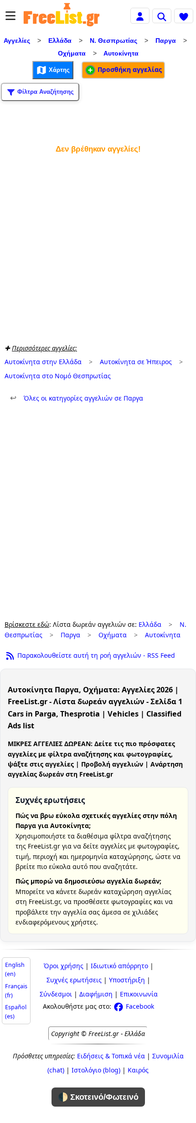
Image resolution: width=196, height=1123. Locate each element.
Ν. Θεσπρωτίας (113, 40)
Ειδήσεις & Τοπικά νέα (111, 1056)
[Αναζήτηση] (161, 16)
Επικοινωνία (139, 994)
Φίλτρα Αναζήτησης (44, 91)
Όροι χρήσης (63, 965)
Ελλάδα (60, 40)
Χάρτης (58, 69)
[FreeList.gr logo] (61, 16)
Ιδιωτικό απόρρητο (119, 965)
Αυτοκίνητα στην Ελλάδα (43, 361)
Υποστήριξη (127, 980)
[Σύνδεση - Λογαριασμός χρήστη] (139, 15)
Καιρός (138, 1070)
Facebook (139, 1006)
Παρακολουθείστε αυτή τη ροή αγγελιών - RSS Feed (95, 655)
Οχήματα (72, 53)
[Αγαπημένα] (183, 16)
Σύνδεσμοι (56, 994)
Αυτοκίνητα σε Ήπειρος (136, 361)
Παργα (165, 40)
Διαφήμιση (96, 994)
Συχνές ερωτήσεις (74, 980)
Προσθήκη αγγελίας (129, 69)
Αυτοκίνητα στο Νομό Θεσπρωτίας (58, 375)
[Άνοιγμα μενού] (10, 15)
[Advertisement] (98, 246)
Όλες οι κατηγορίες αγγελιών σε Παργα (76, 398)
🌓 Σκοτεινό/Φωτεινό (98, 1097)
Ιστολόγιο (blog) (96, 1070)
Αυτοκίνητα (121, 53)
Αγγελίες (17, 40)
